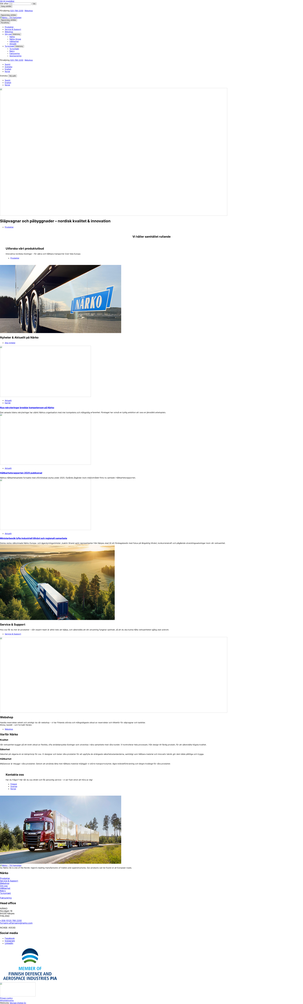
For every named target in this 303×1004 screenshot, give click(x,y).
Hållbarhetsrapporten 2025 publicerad (21, 473)
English (8, 69)
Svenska (8, 67)
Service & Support (13, 634)
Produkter (9, 227)
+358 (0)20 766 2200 (11, 920)
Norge (13, 789)
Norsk (7, 71)
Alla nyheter (10, 343)
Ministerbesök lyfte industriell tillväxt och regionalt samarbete (33, 538)
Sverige (13, 786)
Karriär (8, 403)
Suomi (7, 64)
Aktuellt (8, 400)
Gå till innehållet (7, 1)
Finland (13, 784)
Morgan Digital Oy (18, 1003)
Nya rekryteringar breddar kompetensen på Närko (27, 407)
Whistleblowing (7, 1000)
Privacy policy (6, 998)
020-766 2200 (16, 10)
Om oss (4, 886)
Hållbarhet (5, 888)
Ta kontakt (5, 893)
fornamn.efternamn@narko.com (16, 923)
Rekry (3, 891)
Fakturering (6, 898)
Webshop (29, 10)
